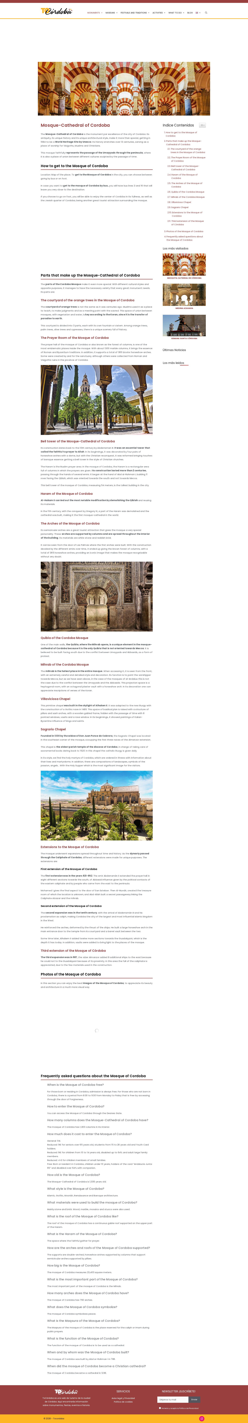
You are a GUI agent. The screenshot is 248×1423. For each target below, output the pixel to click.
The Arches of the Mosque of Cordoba (186, 185)
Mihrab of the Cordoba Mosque (188, 196)
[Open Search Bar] (206, 12)
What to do (175, 12)
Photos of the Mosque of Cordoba (184, 231)
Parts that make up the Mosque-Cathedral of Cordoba (184, 142)
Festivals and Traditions (134, 12)
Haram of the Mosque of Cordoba (184, 176)
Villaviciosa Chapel (181, 202)
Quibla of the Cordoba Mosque (187, 191)
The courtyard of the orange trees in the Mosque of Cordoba (188, 150)
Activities (158, 12)
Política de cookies (123, 1401)
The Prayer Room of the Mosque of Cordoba (188, 159)
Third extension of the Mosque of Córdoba (187, 223)
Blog (190, 12)
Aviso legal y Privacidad (123, 1398)
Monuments (93, 12)
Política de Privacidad (188, 1408)
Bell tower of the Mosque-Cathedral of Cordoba (185, 168)
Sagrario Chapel (179, 207)
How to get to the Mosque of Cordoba (181, 134)
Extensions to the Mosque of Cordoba (187, 214)
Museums (110, 12)
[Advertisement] (124, 40)
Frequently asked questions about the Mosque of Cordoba (184, 238)
